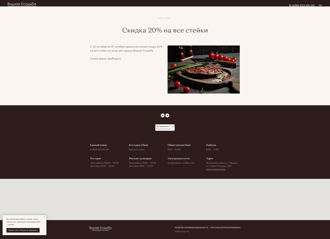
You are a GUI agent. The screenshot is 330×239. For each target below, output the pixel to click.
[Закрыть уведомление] (44, 217)
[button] (215, 169)
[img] (320, 6)
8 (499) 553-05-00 (99, 150)
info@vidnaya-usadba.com (181, 163)
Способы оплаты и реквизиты (225, 228)
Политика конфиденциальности (191, 228)
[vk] (163, 115)
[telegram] (167, 115)
